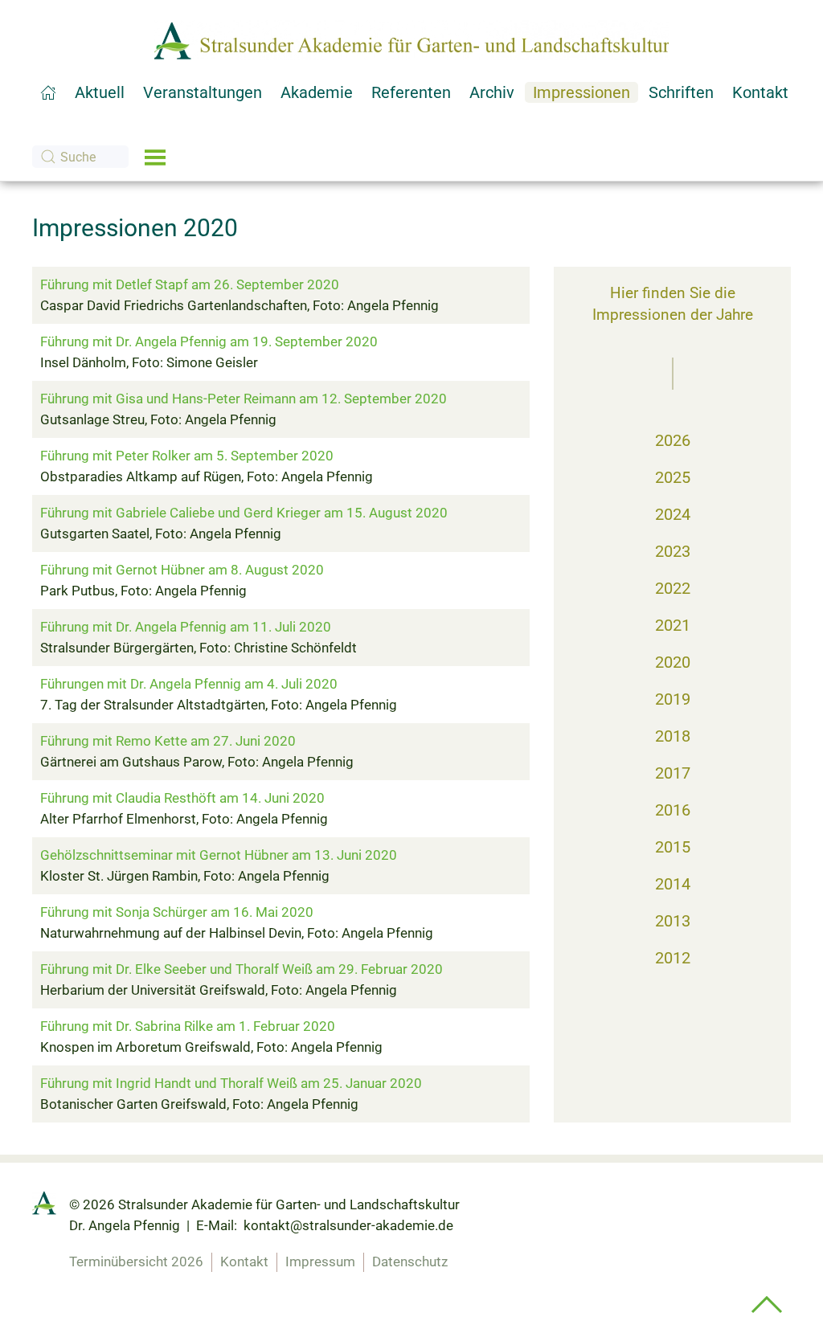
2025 (672, 477)
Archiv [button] (491, 92)
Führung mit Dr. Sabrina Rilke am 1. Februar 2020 (187, 1026)
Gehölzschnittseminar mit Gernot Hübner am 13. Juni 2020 (218, 855)
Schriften (681, 92)
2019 (672, 699)
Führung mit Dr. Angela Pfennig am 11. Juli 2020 (185, 627)
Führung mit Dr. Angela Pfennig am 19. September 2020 (209, 341)
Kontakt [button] (760, 92)
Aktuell (100, 92)
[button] (155, 157)
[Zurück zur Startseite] (411, 40)
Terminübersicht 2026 (136, 1261)
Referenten (411, 92)
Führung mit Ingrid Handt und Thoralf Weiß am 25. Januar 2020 (231, 1083)
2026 (672, 440)
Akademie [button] (316, 92)
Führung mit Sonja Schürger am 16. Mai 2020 (176, 912)
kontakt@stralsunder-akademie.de (348, 1225)
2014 (672, 883)
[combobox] (80, 156)
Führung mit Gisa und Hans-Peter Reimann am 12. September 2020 (243, 399)
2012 (672, 957)
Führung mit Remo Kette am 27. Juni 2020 (168, 741)
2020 (672, 662)
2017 (672, 773)
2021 (672, 625)
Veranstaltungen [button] (202, 92)
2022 (672, 588)
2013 (672, 920)
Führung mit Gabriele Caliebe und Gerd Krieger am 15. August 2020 (244, 513)
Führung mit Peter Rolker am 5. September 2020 (187, 456)
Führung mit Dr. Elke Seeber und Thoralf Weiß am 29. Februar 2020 (241, 969)
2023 (672, 551)
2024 (672, 514)
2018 (672, 736)
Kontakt (244, 1261)
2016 (672, 810)
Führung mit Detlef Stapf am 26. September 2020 (189, 284)
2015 (672, 847)
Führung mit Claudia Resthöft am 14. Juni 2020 (182, 798)
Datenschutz (410, 1261)
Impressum (320, 1261)
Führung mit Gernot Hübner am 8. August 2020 (182, 570)
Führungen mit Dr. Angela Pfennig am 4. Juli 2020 (189, 684)
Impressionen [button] (581, 92)
